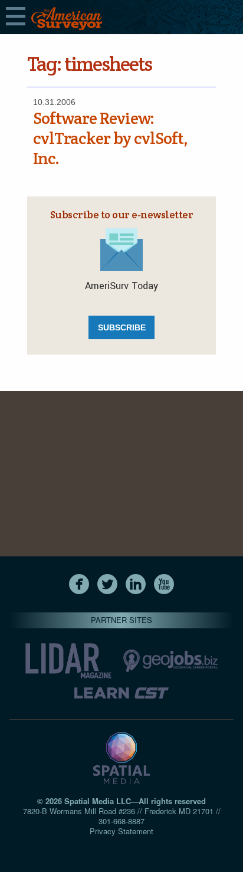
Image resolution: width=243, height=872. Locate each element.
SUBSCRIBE (122, 327)
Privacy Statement (121, 831)
